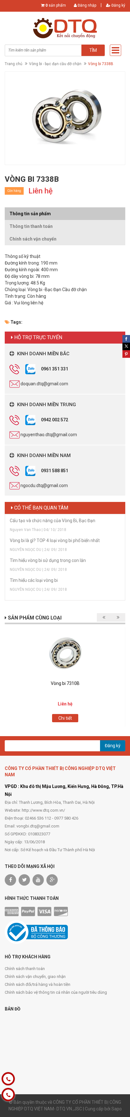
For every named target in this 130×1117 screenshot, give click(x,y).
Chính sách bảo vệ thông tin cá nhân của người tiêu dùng (56, 992)
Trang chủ (13, 64)
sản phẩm (55, 5)
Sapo (116, 1108)
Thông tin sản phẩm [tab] (30, 213)
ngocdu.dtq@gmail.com (44, 485)
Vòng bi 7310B (65, 683)
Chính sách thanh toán (25, 968)
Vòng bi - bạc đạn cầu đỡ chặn (55, 64)
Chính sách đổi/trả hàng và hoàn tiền (37, 984)
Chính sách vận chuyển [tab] (32, 238)
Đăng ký (117, 5)
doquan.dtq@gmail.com (44, 383)
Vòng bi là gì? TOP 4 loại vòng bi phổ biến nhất (55, 540)
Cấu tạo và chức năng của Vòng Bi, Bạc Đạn (52, 520)
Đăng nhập (86, 5)
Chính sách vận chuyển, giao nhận (35, 976)
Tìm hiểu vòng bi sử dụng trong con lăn (48, 560)
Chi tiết (65, 718)
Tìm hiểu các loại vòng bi (34, 580)
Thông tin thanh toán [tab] (31, 226)
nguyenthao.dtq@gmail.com (49, 434)
